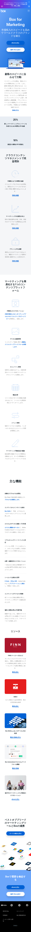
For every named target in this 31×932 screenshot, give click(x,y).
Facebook (27, 905)
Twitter (19, 905)
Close (29, 2)
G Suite (7, 581)
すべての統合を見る (15, 833)
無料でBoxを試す (15, 50)
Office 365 (13, 581)
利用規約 (5, 915)
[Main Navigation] (29, 11)
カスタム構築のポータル (12, 527)
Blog (12, 905)
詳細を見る (15, 110)
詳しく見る (17, 5)
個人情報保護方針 (21, 915)
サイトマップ (20, 911)
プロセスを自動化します (12, 499)
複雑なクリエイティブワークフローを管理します (15, 344)
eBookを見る (15, 43)
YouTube (4, 905)
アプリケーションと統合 (17, 583)
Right (29, 6)
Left (2, 6)
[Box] (3, 11)
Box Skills (7, 511)
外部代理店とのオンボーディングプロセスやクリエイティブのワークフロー (15, 316)
